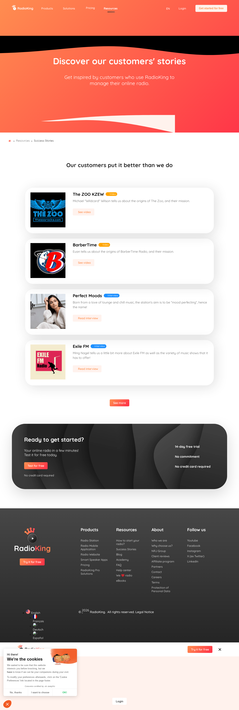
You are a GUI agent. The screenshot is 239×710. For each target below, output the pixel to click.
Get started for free (211, 8)
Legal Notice (144, 612)
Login (182, 8)
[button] (119, 665)
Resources (111, 8)
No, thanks (16, 692)
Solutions (69, 8)
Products (47, 8)
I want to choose (40, 692)
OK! (64, 692)
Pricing (90, 8)
